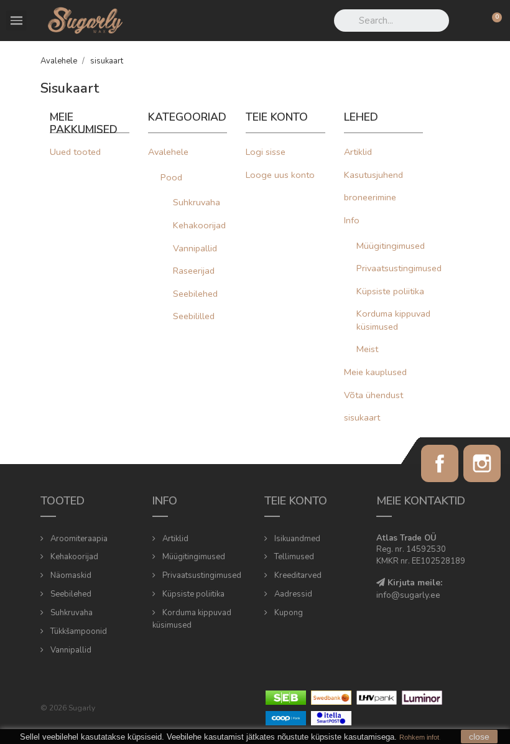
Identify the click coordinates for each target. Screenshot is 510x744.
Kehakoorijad (199, 225)
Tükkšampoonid (78, 631)
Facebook (439, 463)
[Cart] (492, 20)
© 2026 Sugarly (67, 708)
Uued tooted (75, 152)
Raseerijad (194, 270)
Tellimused (293, 556)
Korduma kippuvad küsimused (393, 320)
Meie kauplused (375, 372)
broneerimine (370, 197)
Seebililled (194, 316)
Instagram (482, 463)
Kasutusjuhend (373, 175)
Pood (171, 177)
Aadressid (292, 594)
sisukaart (362, 417)
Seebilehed (195, 293)
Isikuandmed (296, 538)
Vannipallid (195, 248)
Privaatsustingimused (399, 268)
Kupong (287, 612)
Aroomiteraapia (78, 538)
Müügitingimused (390, 245)
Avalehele (168, 152)
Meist (367, 349)
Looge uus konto (280, 175)
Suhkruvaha (196, 202)
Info (351, 220)
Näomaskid (70, 575)
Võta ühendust (373, 395)
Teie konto (295, 500)
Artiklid (358, 152)
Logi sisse (265, 152)
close (479, 737)
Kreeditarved (297, 575)
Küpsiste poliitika (390, 291)
